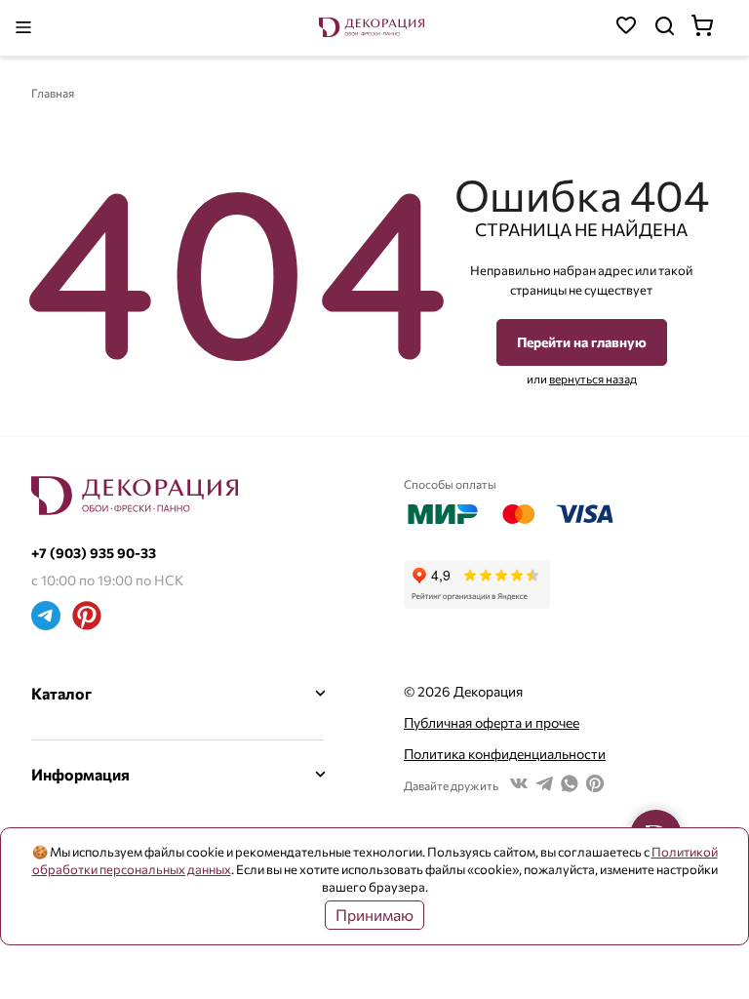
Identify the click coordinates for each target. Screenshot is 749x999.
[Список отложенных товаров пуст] (626, 28)
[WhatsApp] (569, 786)
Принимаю (374, 914)
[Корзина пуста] (711, 28)
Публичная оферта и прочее (491, 722)
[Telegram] (45, 618)
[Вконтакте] (519, 786)
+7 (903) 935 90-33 (93, 552)
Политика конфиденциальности (505, 753)
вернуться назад (593, 378)
